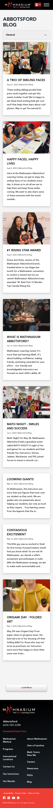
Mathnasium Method (9, 740)
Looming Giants (20, 479)
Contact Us (9, 767)
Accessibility (8, 793)
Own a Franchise (35, 746)
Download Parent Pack (14, 731)
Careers (31, 762)
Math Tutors (33, 753)
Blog (29, 782)
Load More (26, 688)
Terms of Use (33, 793)
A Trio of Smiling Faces (26, 80)
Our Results (9, 781)
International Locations (9, 758)
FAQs (30, 775)
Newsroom (32, 768)
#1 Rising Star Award (24, 250)
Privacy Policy (20, 793)
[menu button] (38, 5)
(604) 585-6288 (12, 725)
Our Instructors (11, 774)
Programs (8, 749)
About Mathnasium (37, 739)
